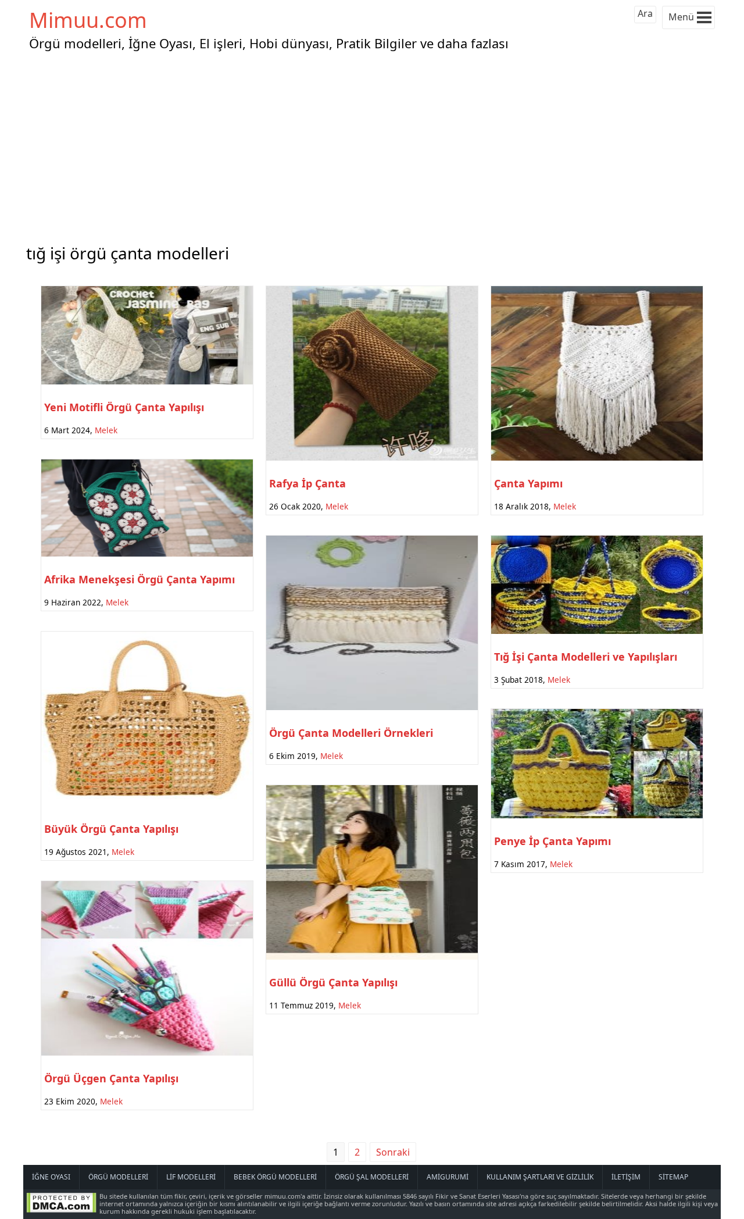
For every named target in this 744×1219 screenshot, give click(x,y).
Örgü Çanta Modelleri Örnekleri (351, 733)
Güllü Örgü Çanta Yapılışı (333, 982)
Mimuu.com (88, 20)
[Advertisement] (372, 144)
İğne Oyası (51, 1177)
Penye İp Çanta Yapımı (552, 841)
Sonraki (393, 1152)
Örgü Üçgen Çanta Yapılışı (111, 1078)
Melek (106, 430)
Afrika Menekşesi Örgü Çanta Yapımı (139, 579)
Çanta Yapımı (528, 483)
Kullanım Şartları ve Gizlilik (540, 1177)
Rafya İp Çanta (307, 483)
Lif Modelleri (191, 1177)
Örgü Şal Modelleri (372, 1177)
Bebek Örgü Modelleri (275, 1177)
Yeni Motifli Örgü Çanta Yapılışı (124, 407)
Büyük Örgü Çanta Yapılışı (111, 829)
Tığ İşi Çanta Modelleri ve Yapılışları (585, 657)
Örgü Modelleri (118, 1177)
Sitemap (673, 1177)
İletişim (626, 1177)
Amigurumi (447, 1177)
